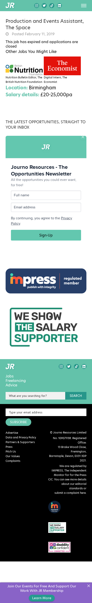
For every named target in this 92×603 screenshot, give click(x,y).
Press (9, 447)
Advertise (12, 433)
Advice (11, 385)
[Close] (88, 585)
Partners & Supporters (20, 442)
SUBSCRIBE (18, 422)
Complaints (13, 461)
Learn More (41, 598)
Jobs (10, 376)
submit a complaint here (70, 493)
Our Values (13, 456)
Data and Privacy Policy (21, 437)
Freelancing (16, 381)
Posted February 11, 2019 (33, 34)
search (76, 396)
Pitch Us (11, 451)
